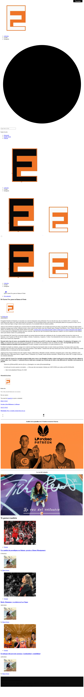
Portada (6, 547)
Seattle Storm (7, 136)
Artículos (6, 36)
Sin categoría (7, 296)
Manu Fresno (5, 570)
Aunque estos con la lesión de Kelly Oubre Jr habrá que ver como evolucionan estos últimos (58, 329)
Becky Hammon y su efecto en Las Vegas (14, 602)
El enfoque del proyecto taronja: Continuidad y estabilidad (20, 654)
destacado (6, 135)
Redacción (5, 316)
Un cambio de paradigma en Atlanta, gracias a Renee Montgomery (23, 550)
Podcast (6, 138)
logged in (9, 398)
